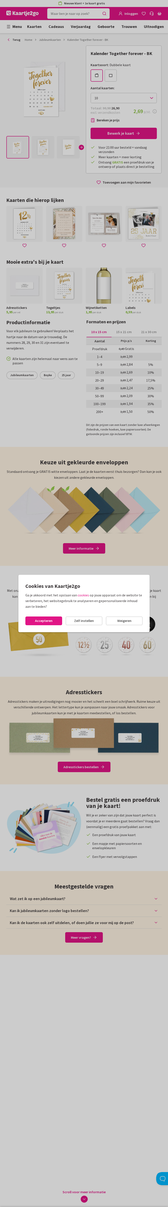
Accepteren (43, 620)
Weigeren (124, 620)
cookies (83, 595)
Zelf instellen (84, 620)
